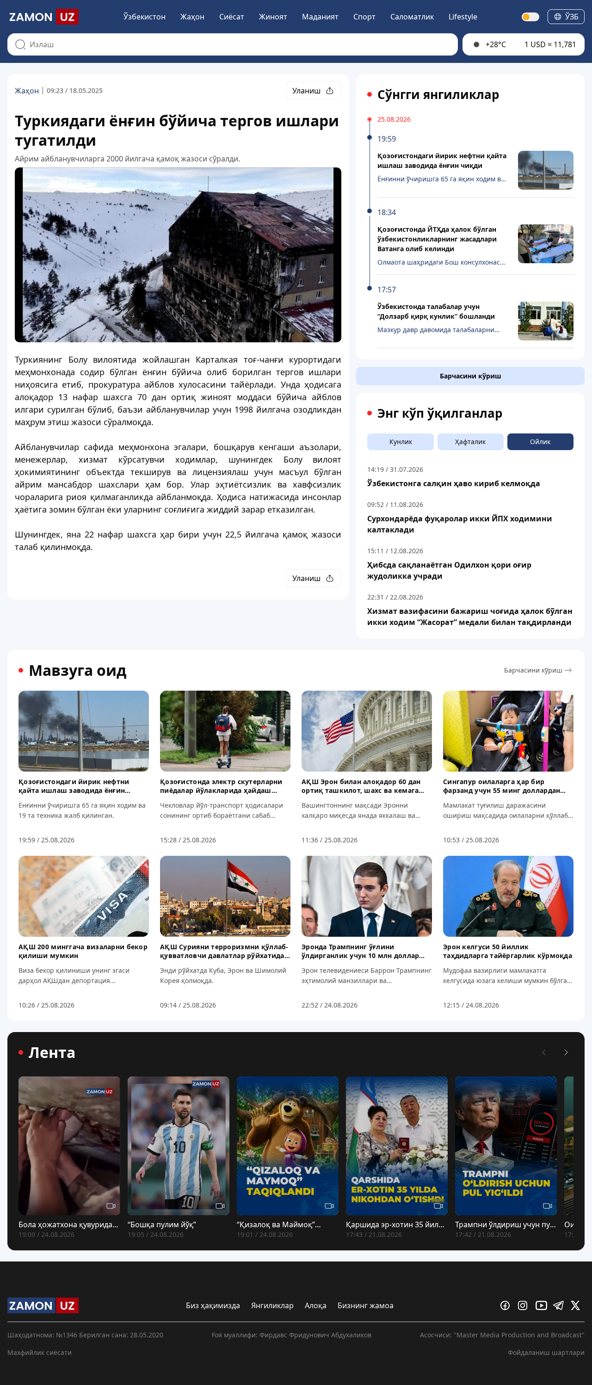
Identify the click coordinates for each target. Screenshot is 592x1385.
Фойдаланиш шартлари (546, 1352)
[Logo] (43, 17)
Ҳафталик (470, 441)
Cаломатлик (412, 17)
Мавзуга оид (77, 670)
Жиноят (273, 17)
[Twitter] (578, 1305)
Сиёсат (231, 17)
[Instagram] (525, 1305)
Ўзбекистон (144, 17)
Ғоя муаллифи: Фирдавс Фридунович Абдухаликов (291, 1334)
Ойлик (540, 441)
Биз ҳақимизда (213, 1305)
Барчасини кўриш (470, 375)
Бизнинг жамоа (366, 1305)
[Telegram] (560, 1305)
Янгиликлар (272, 1305)
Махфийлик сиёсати (39, 1352)
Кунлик (400, 441)
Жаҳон (192, 17)
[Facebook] (507, 1305)
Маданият (320, 17)
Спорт (364, 17)
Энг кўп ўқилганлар (439, 413)
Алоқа (316, 1305)
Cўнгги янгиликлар (438, 94)
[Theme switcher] (531, 16)
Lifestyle (463, 17)
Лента (52, 1052)
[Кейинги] (566, 1052)
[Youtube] (542, 1305)
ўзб (572, 17)
